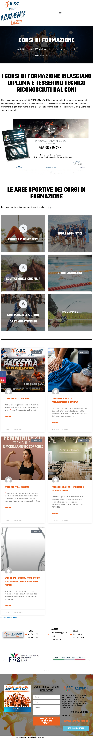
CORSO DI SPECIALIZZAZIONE (17, 399)
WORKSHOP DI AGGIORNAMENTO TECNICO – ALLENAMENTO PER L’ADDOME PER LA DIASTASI (22, 582)
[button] (60, 13)
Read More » (8, 416)
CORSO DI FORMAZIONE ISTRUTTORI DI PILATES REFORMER (68, 489)
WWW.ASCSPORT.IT (75, 721)
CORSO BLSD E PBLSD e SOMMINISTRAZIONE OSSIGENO (65, 400)
